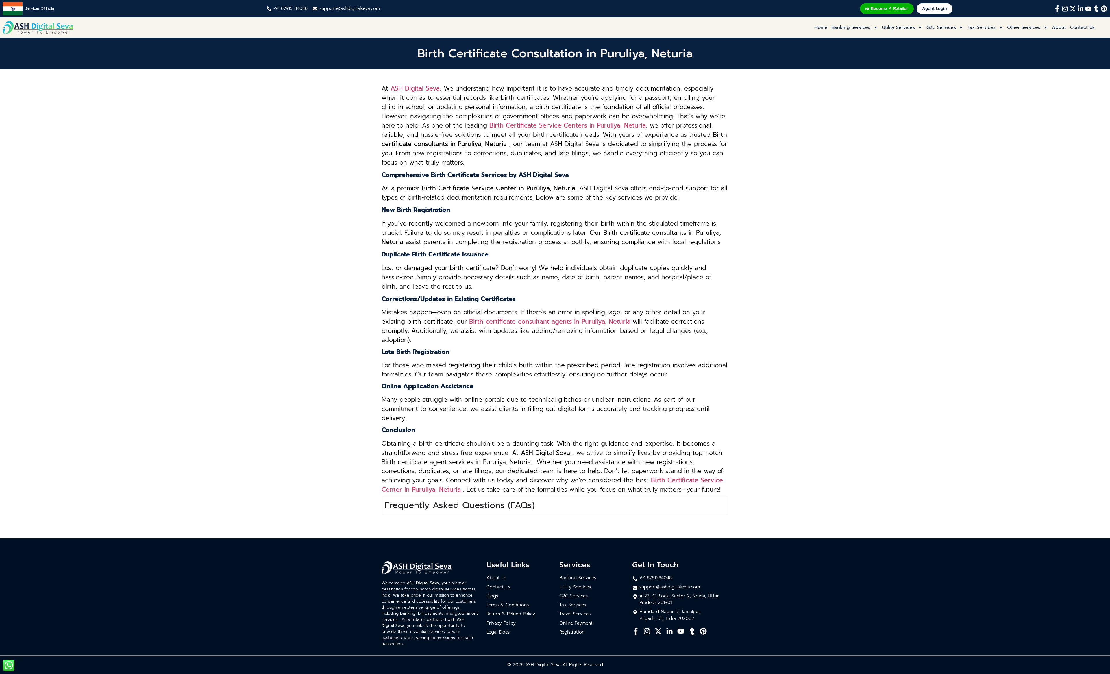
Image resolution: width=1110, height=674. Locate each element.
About (1059, 27)
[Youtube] (1088, 8)
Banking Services (851, 27)
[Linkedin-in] (1080, 8)
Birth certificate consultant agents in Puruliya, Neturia (549, 321)
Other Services (1023, 27)
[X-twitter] (1073, 8)
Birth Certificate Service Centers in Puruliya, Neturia (567, 125)
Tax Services (981, 27)
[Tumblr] (1096, 8)
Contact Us (1082, 27)
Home (821, 27)
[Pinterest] (1104, 8)
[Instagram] (1065, 8)
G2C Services (941, 27)
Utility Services (898, 27)
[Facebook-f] (1057, 8)
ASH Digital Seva (415, 88)
